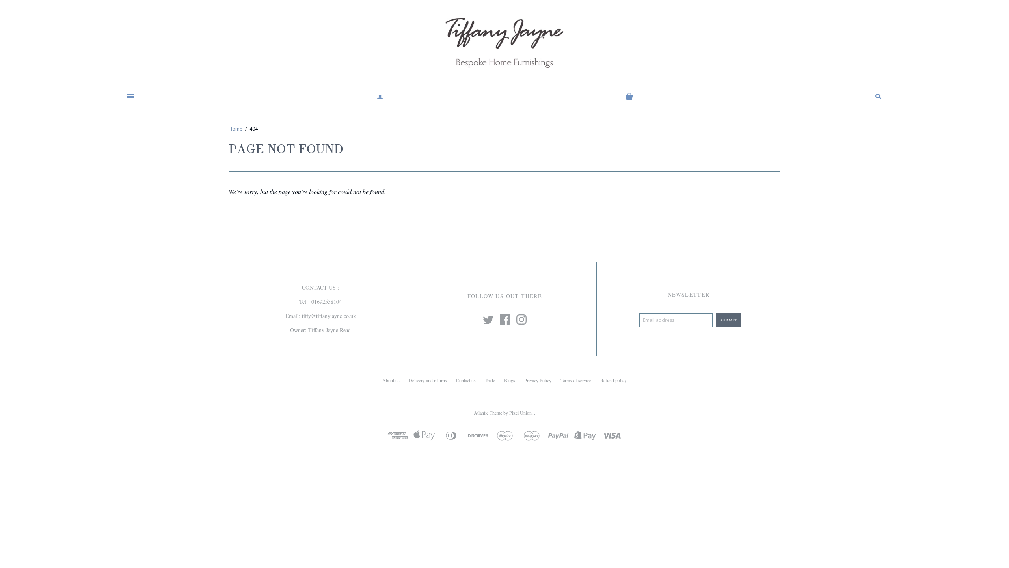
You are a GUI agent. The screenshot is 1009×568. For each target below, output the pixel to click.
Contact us (466, 380)
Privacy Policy (537, 380)
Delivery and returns (428, 380)
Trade (490, 380)
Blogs (509, 380)
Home (235, 128)
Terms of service (575, 380)
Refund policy (613, 380)
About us (391, 380)
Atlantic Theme (488, 412)
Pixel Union (520, 412)
